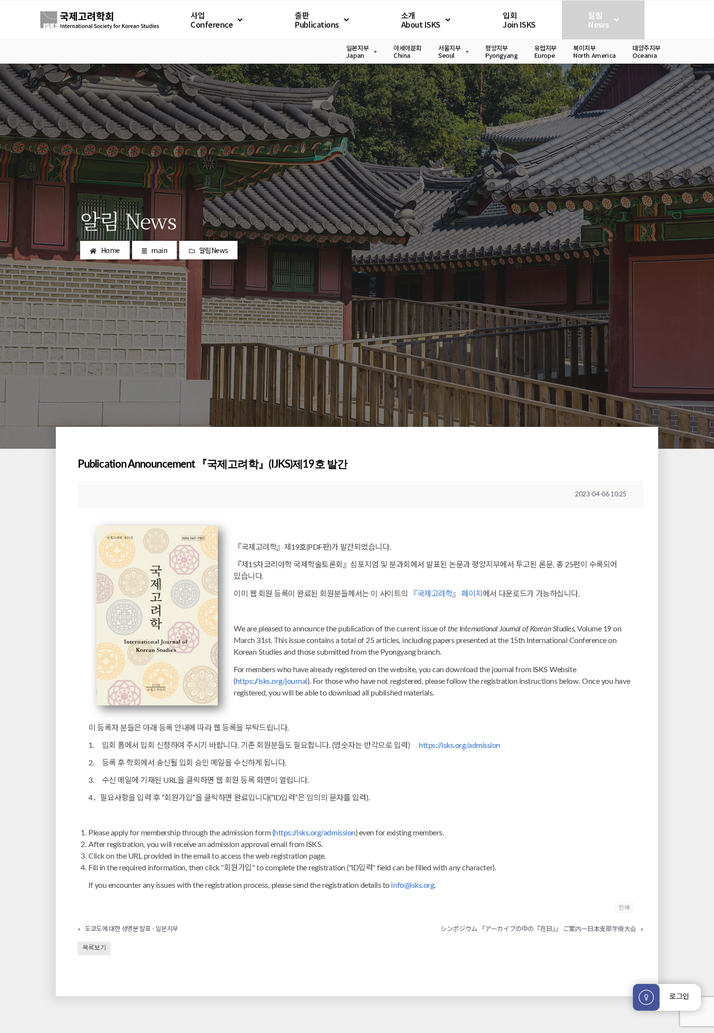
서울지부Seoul (449, 52)
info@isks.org (412, 885)
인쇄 (624, 907)
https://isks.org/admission (459, 745)
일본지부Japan (357, 52)
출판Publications (317, 19)
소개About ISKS (421, 19)
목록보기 (94, 948)
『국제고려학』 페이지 (446, 594)
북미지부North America (594, 52)
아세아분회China (407, 52)
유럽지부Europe (545, 52)
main (159, 250)
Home (110, 250)
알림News (598, 19)
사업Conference (211, 19)
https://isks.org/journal (271, 681)
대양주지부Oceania (646, 52)
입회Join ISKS (519, 19)
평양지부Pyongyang (501, 52)
